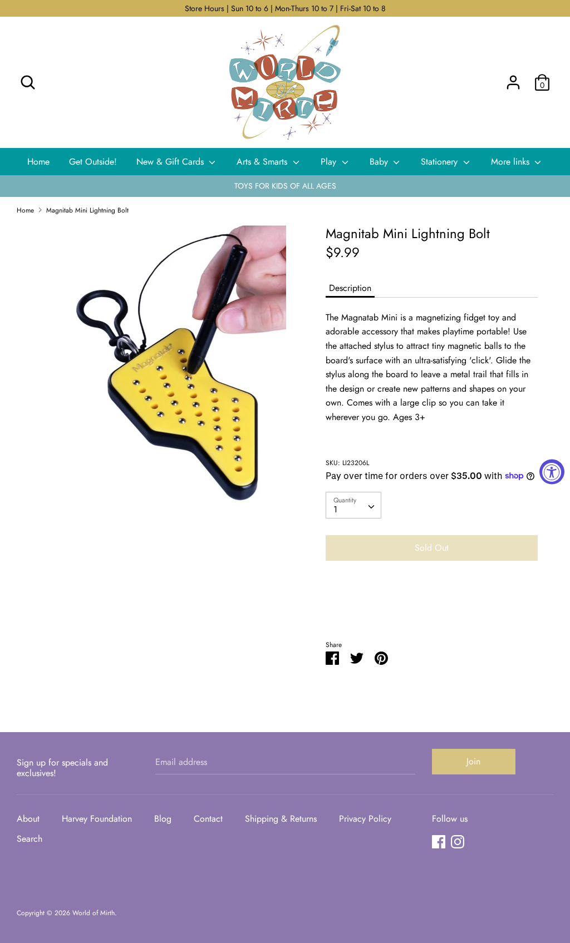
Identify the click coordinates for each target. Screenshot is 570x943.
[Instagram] (457, 841)
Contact (208, 818)
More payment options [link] (431, 608)
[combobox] (353, 505)
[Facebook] (438, 841)
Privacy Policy (365, 818)
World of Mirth (93, 913)
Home (38, 161)
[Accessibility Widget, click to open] (551, 471)
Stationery (440, 161)
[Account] (513, 78)
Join (473, 761)
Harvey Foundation (97, 818)
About (28, 818)
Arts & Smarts (263, 161)
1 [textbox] (335, 509)
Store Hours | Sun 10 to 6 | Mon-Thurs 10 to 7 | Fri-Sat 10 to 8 (285, 8)
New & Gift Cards (171, 161)
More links (511, 161)
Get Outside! (93, 161)
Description (350, 288)
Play (330, 161)
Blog (162, 818)
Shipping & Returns (281, 818)
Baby (380, 161)
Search (29, 838)
